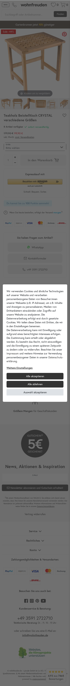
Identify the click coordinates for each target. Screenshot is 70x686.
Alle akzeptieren (35, 376)
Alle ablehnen (35, 384)
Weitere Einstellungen (20, 368)
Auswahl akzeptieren (35, 392)
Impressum (13, 353)
